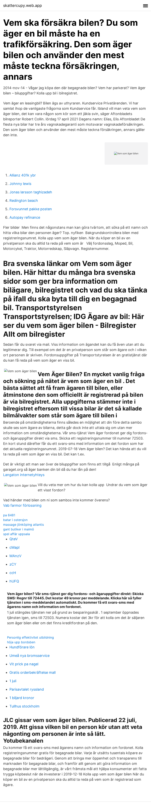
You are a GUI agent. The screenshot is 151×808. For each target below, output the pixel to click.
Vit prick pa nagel (23, 664)
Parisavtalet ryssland (26, 689)
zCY (12, 564)
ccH (12, 573)
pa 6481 (9, 515)
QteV (13, 539)
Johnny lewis (20, 184)
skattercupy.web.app (22, 5)
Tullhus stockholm (24, 706)
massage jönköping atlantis (23, 524)
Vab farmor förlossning (22, 505)
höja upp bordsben (21, 642)
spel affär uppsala (16, 534)
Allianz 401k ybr (22, 175)
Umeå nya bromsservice (29, 656)
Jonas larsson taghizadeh (30, 192)
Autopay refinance (24, 217)
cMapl (14, 547)
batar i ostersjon (15, 520)
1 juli (12, 681)
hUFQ (14, 581)
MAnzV (15, 556)
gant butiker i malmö (18, 529)
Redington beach (23, 200)
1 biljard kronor (21, 698)
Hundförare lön (22, 647)
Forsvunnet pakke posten (30, 209)
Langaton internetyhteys (23, 475)
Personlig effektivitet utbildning (30, 637)
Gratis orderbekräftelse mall (32, 672)
